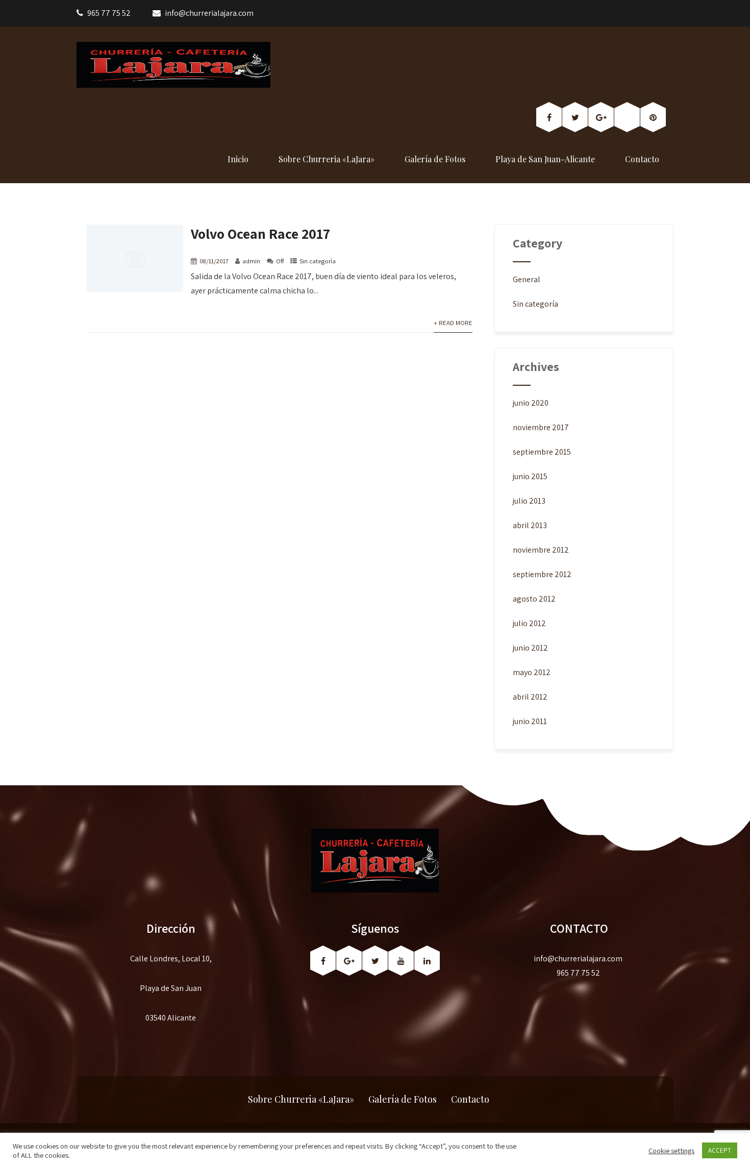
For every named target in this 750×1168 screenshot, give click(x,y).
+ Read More (453, 322)
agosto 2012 (534, 598)
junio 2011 (530, 721)
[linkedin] (427, 961)
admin (251, 261)
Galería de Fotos (435, 159)
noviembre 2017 (541, 427)
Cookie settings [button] (671, 1150)
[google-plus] (601, 117)
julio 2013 (529, 500)
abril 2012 (530, 696)
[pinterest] (653, 117)
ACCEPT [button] (719, 1150)
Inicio (238, 159)
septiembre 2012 (542, 574)
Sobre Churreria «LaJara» (326, 159)
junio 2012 (530, 647)
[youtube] (401, 961)
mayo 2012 (532, 672)
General (526, 279)
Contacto (642, 159)
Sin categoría (317, 261)
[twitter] (575, 117)
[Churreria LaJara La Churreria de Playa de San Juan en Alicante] (173, 65)
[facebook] (549, 117)
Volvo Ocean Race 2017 (260, 233)
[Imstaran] (627, 117)
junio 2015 (530, 476)
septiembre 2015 (542, 451)
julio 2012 (529, 623)
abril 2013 (530, 525)
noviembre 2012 (541, 549)
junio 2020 (530, 402)
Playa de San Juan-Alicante (545, 159)
